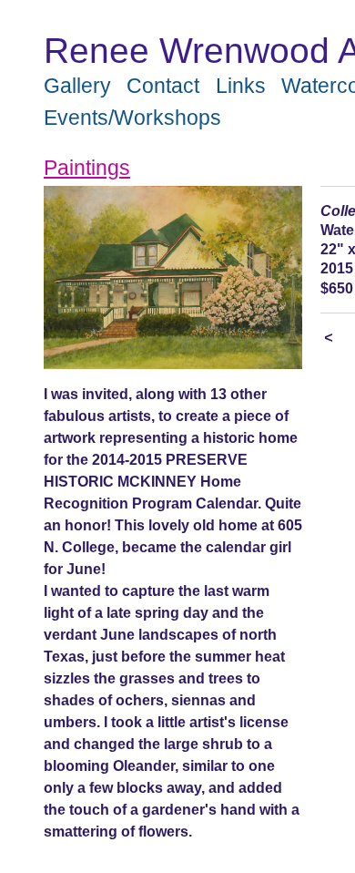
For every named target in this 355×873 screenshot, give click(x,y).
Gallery (77, 86)
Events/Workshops (132, 117)
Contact (163, 86)
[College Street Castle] (173, 278)
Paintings (87, 168)
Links (241, 86)
